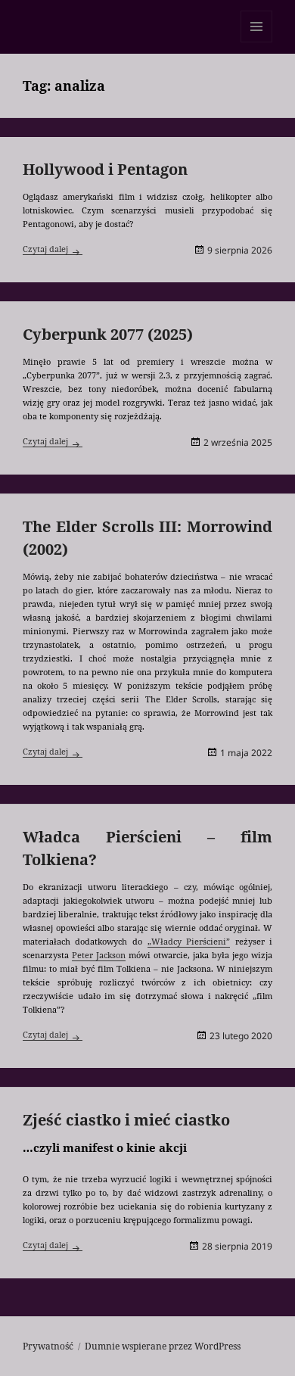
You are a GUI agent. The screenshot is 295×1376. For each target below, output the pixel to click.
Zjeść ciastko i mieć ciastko (126, 1120)
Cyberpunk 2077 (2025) (108, 334)
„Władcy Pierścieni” (189, 941)
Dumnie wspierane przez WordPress (163, 1346)
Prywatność (48, 1346)
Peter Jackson (99, 954)
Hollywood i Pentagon (105, 169)
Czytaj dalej (52, 248)
